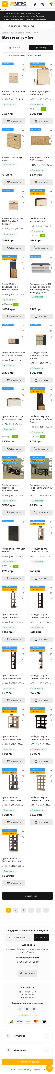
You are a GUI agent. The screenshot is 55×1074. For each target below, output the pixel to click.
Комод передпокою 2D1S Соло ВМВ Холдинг (12, 221)
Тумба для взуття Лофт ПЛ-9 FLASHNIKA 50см (41, 488)
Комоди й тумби (17, 32)
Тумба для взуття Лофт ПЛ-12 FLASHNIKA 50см (11, 488)
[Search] (5, 26)
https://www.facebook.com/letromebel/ (34, 1009)
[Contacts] (43, 4)
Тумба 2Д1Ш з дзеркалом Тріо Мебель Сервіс (10, 287)
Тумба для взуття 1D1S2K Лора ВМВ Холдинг (39, 355)
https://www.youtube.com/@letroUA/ (27, 1009)
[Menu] (5, 4)
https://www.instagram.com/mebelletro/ (20, 1009)
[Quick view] (23, 65)
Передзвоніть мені (27, 965)
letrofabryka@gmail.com (27, 1015)
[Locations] (34, 4)
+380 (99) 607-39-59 (29, 962)
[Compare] (23, 75)
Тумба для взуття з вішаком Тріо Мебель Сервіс (41, 419)
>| (46, 910)
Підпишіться (41, 937)
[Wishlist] (23, 70)
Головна (5, 32)
